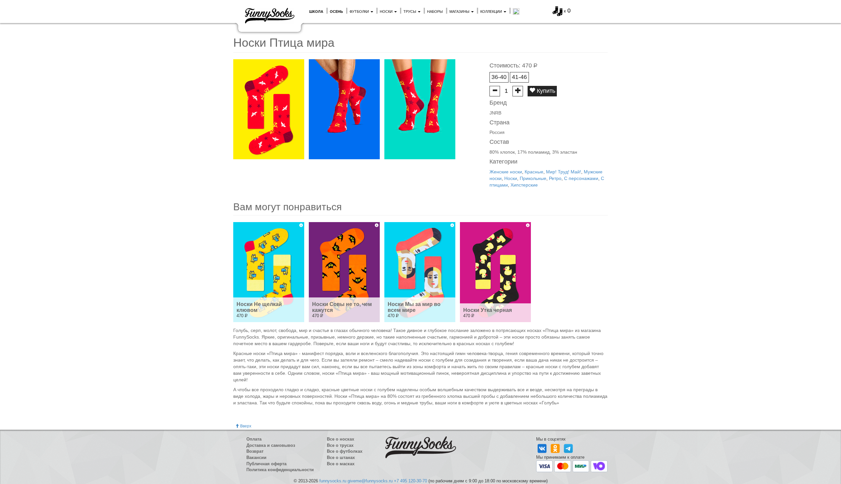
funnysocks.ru (332, 480)
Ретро (555, 178)
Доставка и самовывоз (270, 445)
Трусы (410, 11)
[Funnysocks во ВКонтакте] (542, 448)
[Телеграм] (568, 448)
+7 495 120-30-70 (410, 480)
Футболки (360, 11)
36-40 (499, 77)
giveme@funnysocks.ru (370, 480)
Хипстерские (524, 185)
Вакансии (256, 457)
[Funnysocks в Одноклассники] (555, 448)
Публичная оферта (266, 463)
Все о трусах (340, 445)
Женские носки (505, 171)
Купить (545, 91)
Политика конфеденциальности (280, 469)
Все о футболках (344, 451)
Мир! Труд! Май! (563, 171)
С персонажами (581, 178)
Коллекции (491, 11)
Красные (534, 171)
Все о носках (340, 439)
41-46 (519, 77)
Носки (387, 11)
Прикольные (533, 178)
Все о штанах (341, 457)
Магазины (459, 11)
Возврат (254, 451)
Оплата (253, 439)
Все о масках (340, 463)
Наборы (435, 11)
